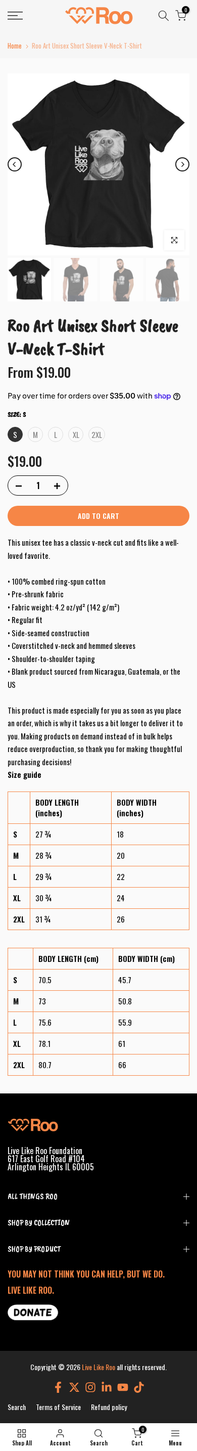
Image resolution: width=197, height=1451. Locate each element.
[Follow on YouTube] (122, 1387)
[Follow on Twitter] (74, 1387)
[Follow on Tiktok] (138, 1387)
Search (17, 1406)
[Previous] (15, 164)
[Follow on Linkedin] (106, 1387)
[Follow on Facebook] (58, 1387)
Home (15, 45)
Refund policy (109, 1406)
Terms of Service (58, 1406)
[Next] (182, 164)
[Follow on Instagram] (90, 1387)
